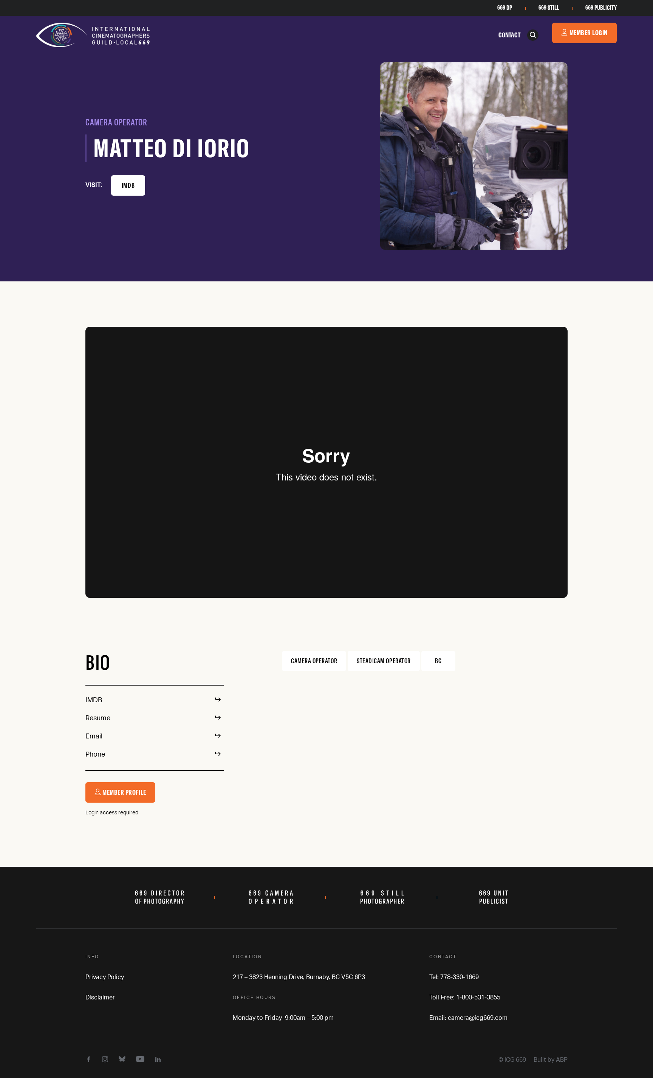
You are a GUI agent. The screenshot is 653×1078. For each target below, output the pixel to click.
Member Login (588, 32)
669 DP (504, 7)
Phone (95, 754)
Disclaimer (100, 998)
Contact (509, 35)
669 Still (548, 7)
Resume (97, 718)
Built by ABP (551, 1060)
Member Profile (123, 792)
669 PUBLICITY (601, 7)
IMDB (128, 185)
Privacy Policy (104, 977)
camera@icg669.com (478, 1018)
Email (93, 736)
